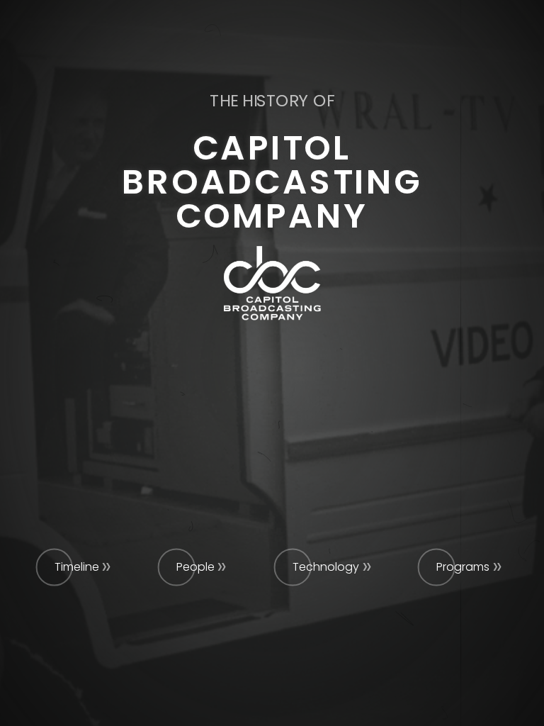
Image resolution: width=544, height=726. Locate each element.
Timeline (77, 567)
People (195, 567)
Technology (326, 567)
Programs (462, 567)
